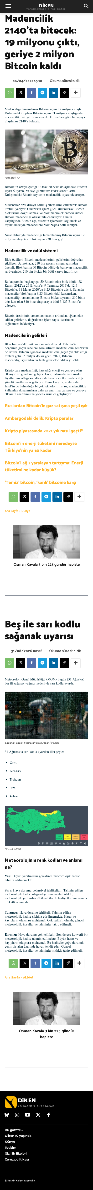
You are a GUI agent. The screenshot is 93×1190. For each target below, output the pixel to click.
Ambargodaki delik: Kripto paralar (39, 418)
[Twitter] (38, 1115)
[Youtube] (28, 1115)
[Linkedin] (53, 93)
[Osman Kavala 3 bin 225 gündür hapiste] (46, 542)
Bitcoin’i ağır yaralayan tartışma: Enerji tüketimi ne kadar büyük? (44, 466)
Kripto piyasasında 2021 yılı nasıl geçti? (44, 431)
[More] (76, 93)
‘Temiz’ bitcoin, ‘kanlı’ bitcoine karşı (40, 482)
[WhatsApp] (9, 93)
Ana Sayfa (11, 511)
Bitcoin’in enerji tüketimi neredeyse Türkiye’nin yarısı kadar (41, 447)
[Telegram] (42, 93)
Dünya (25, 511)
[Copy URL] (64, 93)
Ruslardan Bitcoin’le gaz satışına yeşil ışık (46, 406)
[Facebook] (31, 93)
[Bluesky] (7, 1115)
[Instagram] (17, 1115)
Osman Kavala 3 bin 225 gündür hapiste (47, 564)
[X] (20, 93)
